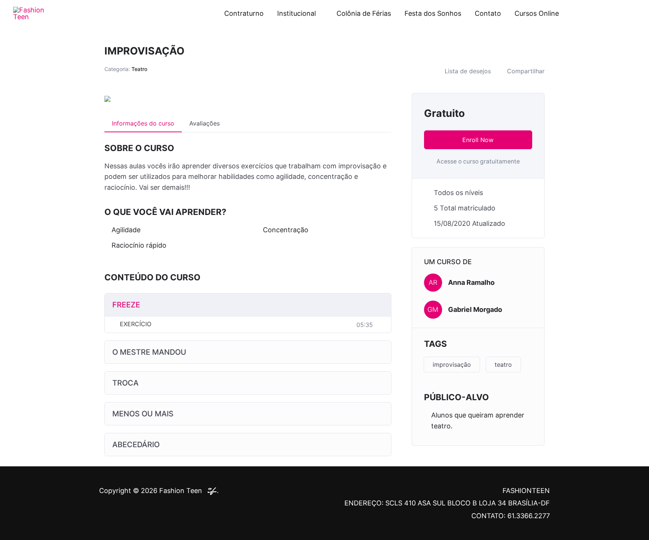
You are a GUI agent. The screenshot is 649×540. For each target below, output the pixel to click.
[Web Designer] (211, 491)
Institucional (296, 13)
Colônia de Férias (364, 13)
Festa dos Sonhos (432, 13)
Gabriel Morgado (475, 309)
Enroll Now (478, 140)
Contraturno (244, 13)
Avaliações (204, 123)
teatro (503, 364)
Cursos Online (537, 13)
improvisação (452, 364)
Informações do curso (143, 123)
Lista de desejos (468, 71)
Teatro (139, 69)
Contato (488, 13)
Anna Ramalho (471, 282)
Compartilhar (526, 71)
